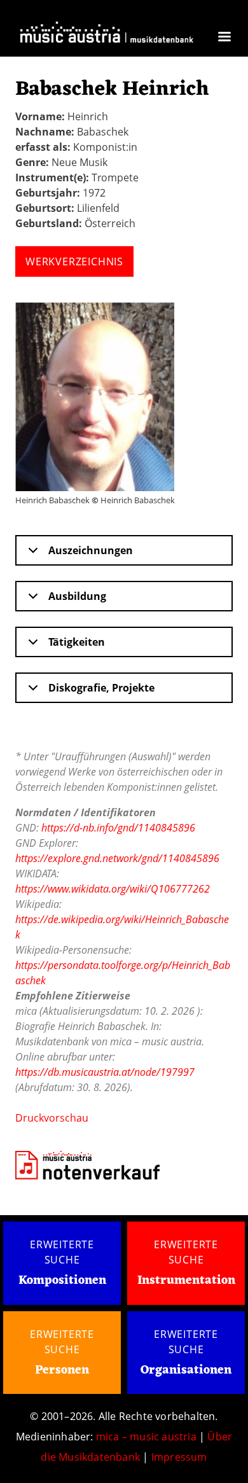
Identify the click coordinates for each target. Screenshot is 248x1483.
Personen (62, 1370)
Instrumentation (186, 1281)
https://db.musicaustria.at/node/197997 (105, 1072)
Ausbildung (77, 596)
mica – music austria (146, 1437)
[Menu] (224, 38)
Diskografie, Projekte (101, 688)
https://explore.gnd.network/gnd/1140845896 (117, 858)
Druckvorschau (51, 1118)
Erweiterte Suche (62, 1252)
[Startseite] (106, 35)
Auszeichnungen (90, 550)
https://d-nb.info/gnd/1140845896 (118, 828)
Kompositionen (62, 1281)
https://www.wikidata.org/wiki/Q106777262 (112, 889)
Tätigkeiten (76, 642)
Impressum (179, 1457)
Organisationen (186, 1370)
